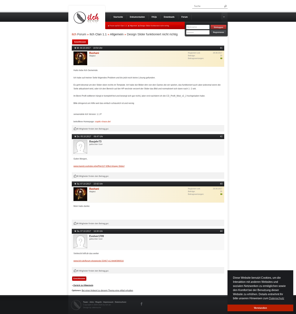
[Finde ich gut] (75, 129)
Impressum (108, 302)
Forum (112, 26)
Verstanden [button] (260, 307)
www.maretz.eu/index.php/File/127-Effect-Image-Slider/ (99, 166)
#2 (221, 136)
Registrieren (218, 32)
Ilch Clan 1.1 (122, 26)
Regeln (98, 302)
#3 (221, 184)
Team (85, 302)
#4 (221, 231)
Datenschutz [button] (276, 298)
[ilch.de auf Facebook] (142, 304)
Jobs (91, 302)
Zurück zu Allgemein (83, 285)
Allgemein (133, 26)
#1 (221, 48)
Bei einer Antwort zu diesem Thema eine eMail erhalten (107, 290)
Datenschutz (120, 302)
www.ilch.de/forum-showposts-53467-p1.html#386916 (98, 261)
